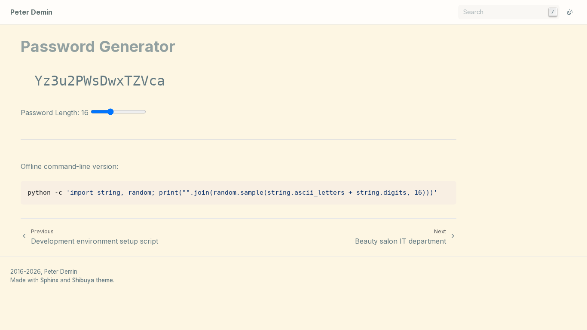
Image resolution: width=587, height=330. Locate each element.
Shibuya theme (92, 280)
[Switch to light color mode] (570, 12)
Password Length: (55, 112)
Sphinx (49, 280)
